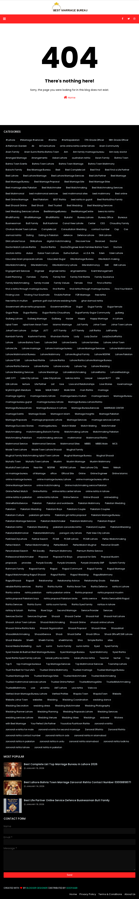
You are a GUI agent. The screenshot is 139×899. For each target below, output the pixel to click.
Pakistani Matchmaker (53, 521)
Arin (66, 151)
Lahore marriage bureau (58, 348)
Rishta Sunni (34, 604)
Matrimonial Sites (70, 443)
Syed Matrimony (99, 652)
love (61, 384)
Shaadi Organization (51, 628)
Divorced (100, 241)
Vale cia (92, 687)
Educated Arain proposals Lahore (24, 259)
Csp (116, 229)
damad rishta (13, 235)
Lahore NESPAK (102, 354)
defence (67, 235)
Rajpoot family (37, 568)
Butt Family (32, 223)
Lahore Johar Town (114, 342)
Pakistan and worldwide (60, 503)
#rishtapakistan (71, 139)
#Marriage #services (31, 139)
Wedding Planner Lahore (19, 711)
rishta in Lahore (120, 586)
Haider (69, 318)
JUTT (45, 330)
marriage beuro (100, 396)
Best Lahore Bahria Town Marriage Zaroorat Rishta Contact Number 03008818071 (77, 782)
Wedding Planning (47, 711)
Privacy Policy (87, 894)
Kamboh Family (14, 336)
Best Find (95, 169)
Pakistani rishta (14, 527)
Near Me (38, 467)
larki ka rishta (72, 378)
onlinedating (111, 497)
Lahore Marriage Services (91, 348)
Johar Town (99, 324)
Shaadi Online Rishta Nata (20, 628)
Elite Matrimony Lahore (64, 265)
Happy (81, 318)
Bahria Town (121, 157)
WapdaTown (100, 693)
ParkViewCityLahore (16, 538)
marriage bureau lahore (50, 401)
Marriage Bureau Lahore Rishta (85, 401)
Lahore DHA (51, 342)
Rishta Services (14, 604)
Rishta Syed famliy (82, 604)
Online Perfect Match (17, 491)
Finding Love (12, 294)
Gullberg (56, 318)
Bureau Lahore (85, 217)
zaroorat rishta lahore (18, 747)
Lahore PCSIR (13, 360)
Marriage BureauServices (85, 407)
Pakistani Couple (76, 509)
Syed (97, 646)
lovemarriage (124, 384)
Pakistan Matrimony (89, 503)
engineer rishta (57, 270)
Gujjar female (114, 306)
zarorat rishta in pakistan (48, 747)
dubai (29, 253)
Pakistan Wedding (115, 503)
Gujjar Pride (12, 312)
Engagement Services (18, 270)
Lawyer (88, 378)
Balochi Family (14, 169)
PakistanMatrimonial (17, 532)
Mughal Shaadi (105, 455)
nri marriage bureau (17, 473)
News (106, 467)
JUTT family (77, 330)
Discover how (83, 241)
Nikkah (117, 467)
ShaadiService (43, 634)
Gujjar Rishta (30, 312)
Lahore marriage (31, 348)
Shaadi (56, 616)
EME (107, 265)
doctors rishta (13, 253)
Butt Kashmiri (50, 223)
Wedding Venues (47, 717)
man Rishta (86, 390)
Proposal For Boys (62, 556)
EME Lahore (120, 265)
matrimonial (74, 437)
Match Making (89, 425)
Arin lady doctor (118, 151)
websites (37, 699)
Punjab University (66, 562)
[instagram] (134, 18)
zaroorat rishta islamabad (84, 741)
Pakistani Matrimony (81, 521)
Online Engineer (98, 473)
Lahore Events (69, 342)
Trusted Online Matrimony (54, 669)
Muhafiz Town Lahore (37, 461)
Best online (121, 193)
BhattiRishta (52, 217)
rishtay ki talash (14, 610)
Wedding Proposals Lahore (78, 711)
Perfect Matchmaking (37, 544)
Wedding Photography (97, 705)
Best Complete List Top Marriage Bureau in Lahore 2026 (60, 764)
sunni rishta (82, 646)
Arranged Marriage (16, 157)
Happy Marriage (99, 318)
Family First (59, 276)
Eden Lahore (116, 253)
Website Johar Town (17, 699)
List (52, 384)
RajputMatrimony (103, 574)
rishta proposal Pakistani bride (60, 598)
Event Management (102, 270)
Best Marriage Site (74, 181)
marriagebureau (48, 425)
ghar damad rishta (92, 300)
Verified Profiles (60, 693)
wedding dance (102, 699)
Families (31, 276)
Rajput (53, 568)
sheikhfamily (66, 640)
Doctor (113, 241)
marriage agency (15, 396)
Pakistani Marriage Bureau (105, 515)
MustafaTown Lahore (17, 467)
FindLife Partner (62, 294)
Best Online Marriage (17, 199)
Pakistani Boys (54, 509)
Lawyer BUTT (104, 378)
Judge (34, 330)
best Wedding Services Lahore (22, 211)
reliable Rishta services (18, 586)
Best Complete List (75, 169)
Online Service (70, 497)
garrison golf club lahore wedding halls (54, 300)
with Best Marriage (16, 723)
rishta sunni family (56, 604)
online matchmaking (48, 485)
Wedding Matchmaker (67, 705)
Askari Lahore (59, 157)
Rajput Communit (72, 568)
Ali (33, 145)
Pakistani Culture (15, 515)
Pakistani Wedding (30, 509)
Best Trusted (55, 205)
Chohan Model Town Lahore (21, 229)
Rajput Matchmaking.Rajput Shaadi (26, 574)
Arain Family (12, 151)
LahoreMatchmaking (74, 372)
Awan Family (102, 157)
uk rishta (44, 687)
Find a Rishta (104, 282)
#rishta (52, 139)
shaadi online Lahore (102, 622)
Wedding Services (108, 711)
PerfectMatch (61, 544)
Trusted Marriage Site (17, 675)
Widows (118, 717)
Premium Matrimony (61, 550)
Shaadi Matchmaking (52, 622)
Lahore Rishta (57, 360)
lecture (26, 384)
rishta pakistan (33, 592)
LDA (118, 378)
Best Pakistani (40, 199)
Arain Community (109, 145)
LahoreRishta (98, 372)
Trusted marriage (82, 669)
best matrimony (101, 193)
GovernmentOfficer (60, 306)
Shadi (59, 634)
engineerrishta (78, 270)
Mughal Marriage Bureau (78, 455)
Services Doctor (14, 616)
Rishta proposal (84, 592)
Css (126, 229)
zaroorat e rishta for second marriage (59, 729)
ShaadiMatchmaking (18, 634)
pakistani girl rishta (39, 515)
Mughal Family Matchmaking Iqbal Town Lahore (32, 455)
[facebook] (122, 18)
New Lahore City (89, 467)
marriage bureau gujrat (19, 401)
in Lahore (118, 318)
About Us (130, 894)
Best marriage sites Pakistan (21, 187)
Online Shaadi (91, 497)
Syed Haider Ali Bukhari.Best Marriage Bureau (30, 652)
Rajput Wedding (79, 574)
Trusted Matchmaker (74, 675)
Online (82, 473)
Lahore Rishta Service (17, 366)
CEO (102, 223)
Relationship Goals (94, 580)
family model (41, 282)
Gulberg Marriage (37, 318)
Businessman (13, 223)
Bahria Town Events (16, 163)
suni (38, 646)
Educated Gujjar (56, 259)
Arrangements (39, 157)
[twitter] (129, 18)
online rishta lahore (47, 497)
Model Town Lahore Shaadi (47, 449)
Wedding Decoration (17, 705)
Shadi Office (93, 634)
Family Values (62, 282)
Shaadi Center (73, 616)
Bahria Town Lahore (43, 163)
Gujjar (79, 306)
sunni (49, 646)
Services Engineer (37, 616)
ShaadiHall (117, 628)
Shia (80, 640)
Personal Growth (110, 544)
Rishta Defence (99, 586)
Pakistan (37, 503)
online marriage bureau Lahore (54, 479)
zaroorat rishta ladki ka (116, 741)
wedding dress (41, 705)
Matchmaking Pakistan (106, 431)
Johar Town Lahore (121, 324)
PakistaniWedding (120, 527)
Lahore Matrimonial (120, 348)
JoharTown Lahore (16, 330)
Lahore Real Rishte (35, 360)
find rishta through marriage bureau (90, 288)
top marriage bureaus (29, 663)
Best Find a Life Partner (117, 169)
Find (89, 282)
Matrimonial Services (44, 443)
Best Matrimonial (15, 193)
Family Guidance (104, 276)
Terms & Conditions (110, 894)
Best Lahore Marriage (34, 175)
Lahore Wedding (100, 366)
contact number (100, 229)
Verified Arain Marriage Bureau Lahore (26, 693)
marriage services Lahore (106, 419)
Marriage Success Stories (20, 425)
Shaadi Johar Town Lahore (20, 622)
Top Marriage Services (58, 663)
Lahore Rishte (41, 366)
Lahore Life (11, 348)
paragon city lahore (71, 532)
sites (110, 640)
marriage (103, 390)
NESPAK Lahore (68, 467)
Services (108, 610)
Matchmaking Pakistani (19, 437)
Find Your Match (123, 288)
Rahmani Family (15, 568)
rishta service (89, 598)
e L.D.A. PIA (88, 253)
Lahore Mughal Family (77, 354)
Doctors (117, 247)
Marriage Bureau (123, 396)
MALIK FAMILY (52, 390)
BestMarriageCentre (82, 211)
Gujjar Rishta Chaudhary (56, 312)
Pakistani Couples (100, 509)
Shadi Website (14, 640)
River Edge (46, 610)
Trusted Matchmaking (103, 675)
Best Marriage (118, 175)
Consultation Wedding (74, 229)
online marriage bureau (19, 479)
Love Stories (105, 384)
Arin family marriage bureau (88, 151)
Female (78, 282)
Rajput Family (94, 568)
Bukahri (68, 217)
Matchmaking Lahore (76, 431)
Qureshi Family (117, 562)
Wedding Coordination (75, 699)
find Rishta (59, 288)
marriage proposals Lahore (47, 419)
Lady (76, 336)
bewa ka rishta (106, 211)
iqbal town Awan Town (35, 324)
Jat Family (82, 324)
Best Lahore (12, 175)
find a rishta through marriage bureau (27, 288)
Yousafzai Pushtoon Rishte (75, 723)
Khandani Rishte (60, 336)
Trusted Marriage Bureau (110, 669)
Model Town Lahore (16, 449)
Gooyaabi (71, 887)
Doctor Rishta (48, 247)
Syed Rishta (119, 652)
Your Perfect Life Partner (43, 723)
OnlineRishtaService (17, 503)
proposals (11, 562)
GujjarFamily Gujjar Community (92, 312)
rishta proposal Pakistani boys (22, 598)
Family (44, 276)
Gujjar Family (95, 306)
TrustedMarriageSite (90, 681)
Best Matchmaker (51, 187)
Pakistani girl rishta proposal (70, 515)
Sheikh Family (46, 640)
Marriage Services (77, 419)
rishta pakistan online (58, 592)
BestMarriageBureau (55, 211)
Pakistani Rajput (106, 521)
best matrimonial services (43, 193)
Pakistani (11, 509)
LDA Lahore (11, 384)
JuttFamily (111, 330)
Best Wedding (74, 205)
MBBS (88, 443)
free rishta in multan (17, 300)
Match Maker (69, 425)
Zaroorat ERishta (94, 729)
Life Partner (40, 384)
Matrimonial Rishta (96, 437)
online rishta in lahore (97, 491)
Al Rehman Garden (16, 145)
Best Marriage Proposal (47, 181)
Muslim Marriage (76, 461)
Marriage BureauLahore (18, 407)
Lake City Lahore (29, 378)
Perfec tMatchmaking (114, 538)
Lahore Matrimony (50, 354)
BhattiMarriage (32, 217)
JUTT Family (59, 330)
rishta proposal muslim (110, 592)
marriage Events (15, 413)
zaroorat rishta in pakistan (20, 741)
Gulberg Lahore (14, 318)
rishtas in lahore (106, 604)
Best (58, 169)
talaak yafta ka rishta (57, 658)
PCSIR (56, 538)
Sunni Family (64, 646)
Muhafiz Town (13, 461)
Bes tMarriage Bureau (39, 169)
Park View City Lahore (98, 532)
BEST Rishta (59, 199)
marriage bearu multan (73, 396)
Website (116, 693)
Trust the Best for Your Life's (20, 669)
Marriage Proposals (16, 419)
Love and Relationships (81, 384)
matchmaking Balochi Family (43, 431)
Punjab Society (44, 562)
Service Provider (89, 610)
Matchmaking (13, 431)
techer (117, 658)
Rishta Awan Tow (76, 586)
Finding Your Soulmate (36, 294)
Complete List (48, 229)
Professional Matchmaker (20, 556)
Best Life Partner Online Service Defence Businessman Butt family (66, 800)
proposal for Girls (86, 556)
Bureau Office (105, 217)
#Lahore (10, 139)
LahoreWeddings (119, 372)
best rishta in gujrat (81, 199)
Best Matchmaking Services (107, 187)
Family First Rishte (80, 276)
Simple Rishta (95, 640)
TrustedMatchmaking (118, 681)
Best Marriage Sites (99, 181)
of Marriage (39, 473)
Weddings (89, 717)
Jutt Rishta (95, 330)
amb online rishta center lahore (77, 145)
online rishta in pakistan (19, 497)
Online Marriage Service (18, 485)
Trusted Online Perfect (62, 681)
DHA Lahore (105, 235)
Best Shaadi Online (16, 205)
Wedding (52, 699)
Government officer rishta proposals (25, 306)
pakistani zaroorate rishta (67, 527)
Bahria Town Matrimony (101, 163)
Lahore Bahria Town (29, 342)
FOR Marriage (82, 294)
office (53, 473)
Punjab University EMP (92, 562)
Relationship (46, 580)
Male (38, 390)
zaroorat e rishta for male (19, 729)
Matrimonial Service (17, 443)
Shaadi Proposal (77, 628)
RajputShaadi (13, 580)
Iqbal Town (12, 324)
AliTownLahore (47, 145)
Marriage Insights (84, 413)
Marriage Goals (37, 413)
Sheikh (30, 640)
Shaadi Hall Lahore (114, 616)
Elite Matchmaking (16, 265)
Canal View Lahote (73, 223)
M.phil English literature (18, 390)
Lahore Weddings (48, 372)
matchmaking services (50, 437)
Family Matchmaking (17, 282)
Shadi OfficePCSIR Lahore (118, 634)
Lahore (9, 342)
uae (33, 687)
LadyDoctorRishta (112, 336)
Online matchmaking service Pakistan (86, 485)
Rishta (39, 586)
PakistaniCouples (96, 527)
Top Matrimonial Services (89, 663)
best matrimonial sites (75, 193)
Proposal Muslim (110, 556)
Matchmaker (109, 425)
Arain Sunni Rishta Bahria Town (41, 151)
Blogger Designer (36, 887)
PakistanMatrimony (44, 532)
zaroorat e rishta (103, 723)
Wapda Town (80, 693)
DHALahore (36, 241)
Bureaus (122, 217)
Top (127, 658)
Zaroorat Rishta (116, 729)
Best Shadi (37, 205)
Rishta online (13, 592)
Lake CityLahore (51, 378)
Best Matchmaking (76, 187)
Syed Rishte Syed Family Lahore (23, 658)
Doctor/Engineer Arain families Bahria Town (85, 247)
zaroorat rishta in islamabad (90, 735)
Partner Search (40, 538)
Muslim (58, 461)
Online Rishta (40, 491)
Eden (102, 253)
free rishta (100, 294)
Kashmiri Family (37, 336)
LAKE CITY (11, 378)
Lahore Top (80, 366)
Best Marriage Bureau (17, 181)
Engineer (39, 270)
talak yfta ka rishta (84, 658)
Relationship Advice (68, 580)
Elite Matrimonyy (91, 265)
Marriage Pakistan (109, 413)
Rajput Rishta (58, 574)
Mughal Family (75, 449)
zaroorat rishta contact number (23, 735)
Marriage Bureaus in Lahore (51, 407)
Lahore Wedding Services (20, 372)
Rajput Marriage (116, 568)
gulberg (119, 312)
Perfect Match (13, 544)
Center (91, 223)
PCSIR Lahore (71, 538)
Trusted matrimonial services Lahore (26, 681)
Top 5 (9, 663)
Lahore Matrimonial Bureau (20, 354)
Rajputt (30, 580)
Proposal (43, 556)
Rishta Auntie (55, 586)
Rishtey (32, 610)
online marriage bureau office (92, 479)
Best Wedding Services (100, 205)
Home (71, 97)
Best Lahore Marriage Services (67, 175)
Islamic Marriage (62, 324)
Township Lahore (117, 663)
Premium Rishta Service (90, 550)
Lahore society (62, 366)
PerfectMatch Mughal (84, 544)
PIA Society (39, 550)
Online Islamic (120, 473)
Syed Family (111, 646)
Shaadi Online (78, 622)
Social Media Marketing (18, 646)
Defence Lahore (85, 235)
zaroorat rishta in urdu (52, 741)
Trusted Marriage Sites (46, 675)
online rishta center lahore (66, 491)
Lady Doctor (90, 336)
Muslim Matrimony (100, 461)
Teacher (104, 658)
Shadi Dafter (74, 634)
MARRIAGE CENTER (114, 407)
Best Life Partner (97, 175)
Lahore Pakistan (123, 354)
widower (104, 717)
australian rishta (81, 157)
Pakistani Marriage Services (21, 521)
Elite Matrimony (39, 265)
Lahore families (90, 342)
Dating (30, 235)
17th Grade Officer (94, 139)
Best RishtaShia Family (110, 199)
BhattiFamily (13, 217)
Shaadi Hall (92, 616)
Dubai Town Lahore (48, 253)
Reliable (114, 580)
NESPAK (51, 467)
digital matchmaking (59, 241)
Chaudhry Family (119, 223)
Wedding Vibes (70, 717)
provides (26, 562)
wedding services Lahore (19, 717)
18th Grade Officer (118, 139)
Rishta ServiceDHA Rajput (115, 598)
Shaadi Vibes (98, 628)
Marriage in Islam (60, 413)
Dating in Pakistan (48, 235)
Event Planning (14, 276)
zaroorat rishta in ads (57, 735)
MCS (114, 443)
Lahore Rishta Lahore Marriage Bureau (91, 360)
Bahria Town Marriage (71, 163)
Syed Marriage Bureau (72, 652)
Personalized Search (17, 550)
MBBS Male (102, 443)
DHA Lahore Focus (15, 241)
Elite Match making (108, 259)
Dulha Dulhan (71, 253)
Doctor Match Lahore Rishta (21, 247)
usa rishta (77, 687)
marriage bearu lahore (42, 396)
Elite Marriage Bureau (82, 259)
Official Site (67, 473)
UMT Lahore (60, 687)
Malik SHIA (69, 390)
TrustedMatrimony (16, 687)
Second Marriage (66, 610)
